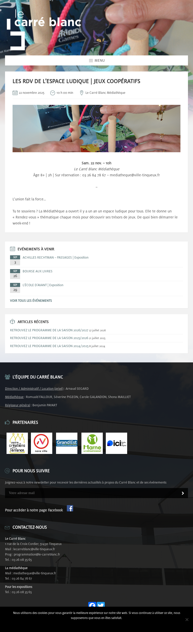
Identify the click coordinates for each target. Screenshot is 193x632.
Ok (97, 624)
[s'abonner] (183, 493)
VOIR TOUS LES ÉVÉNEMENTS (31, 300)
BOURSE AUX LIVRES (38, 271)
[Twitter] (100, 606)
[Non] (186, 619)
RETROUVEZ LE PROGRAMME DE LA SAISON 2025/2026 (49, 338)
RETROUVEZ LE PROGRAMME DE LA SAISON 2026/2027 (49, 330)
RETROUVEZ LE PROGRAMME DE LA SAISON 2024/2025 (49, 346)
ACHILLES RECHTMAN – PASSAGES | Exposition (55, 257)
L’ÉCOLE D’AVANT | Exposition (43, 285)
